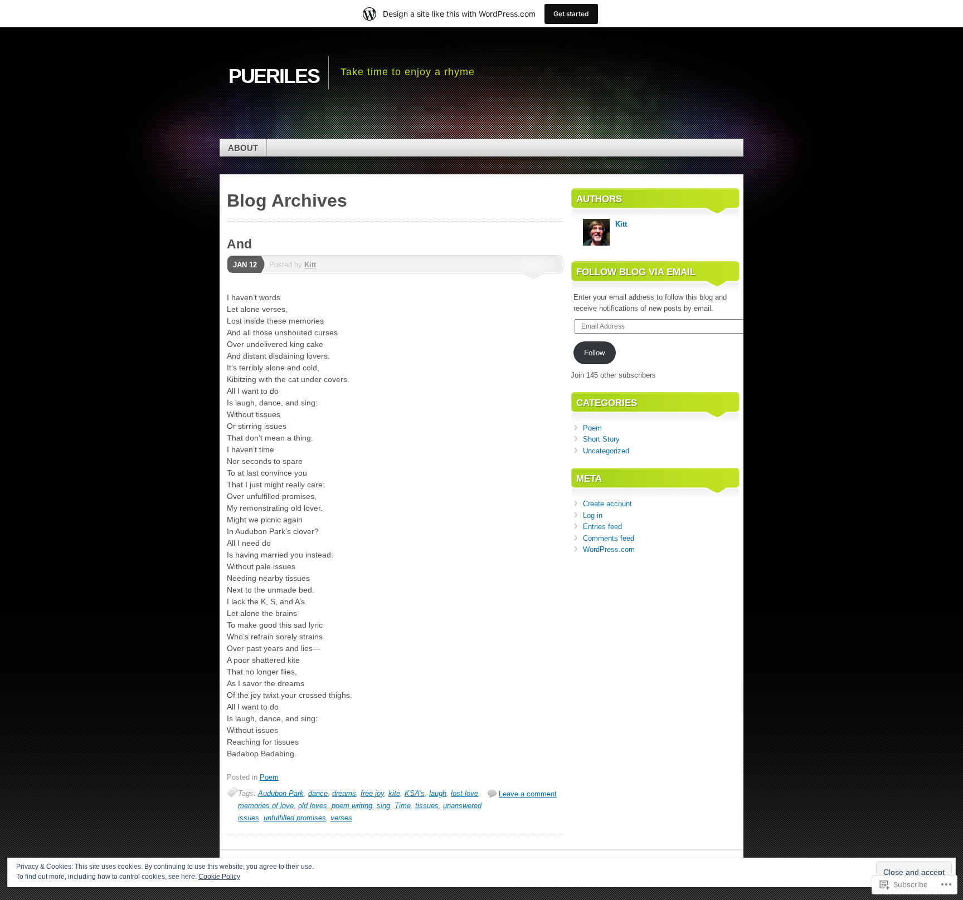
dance (318, 793)
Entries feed (602, 526)
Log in (592, 515)
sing (383, 805)
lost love (464, 793)
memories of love (266, 805)
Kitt (310, 265)
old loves (312, 805)
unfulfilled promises (295, 818)
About (243, 148)
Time (403, 805)
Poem (269, 777)
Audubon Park (281, 793)
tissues (427, 805)
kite (394, 793)
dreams (344, 793)
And (239, 244)
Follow (594, 353)
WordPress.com (609, 549)
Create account (607, 504)
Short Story (601, 439)
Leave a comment (528, 794)
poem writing (352, 805)
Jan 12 (245, 265)
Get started (571, 13)
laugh (437, 793)
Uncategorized (606, 451)
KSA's (415, 793)
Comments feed (608, 538)
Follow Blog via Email (636, 272)
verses (341, 818)
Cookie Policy (219, 877)
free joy (372, 793)
